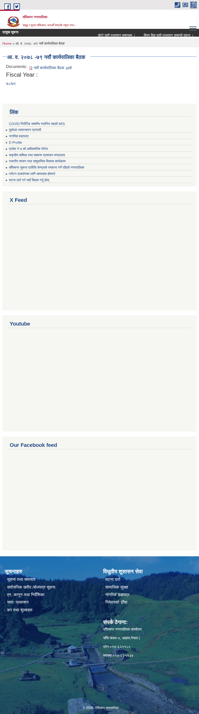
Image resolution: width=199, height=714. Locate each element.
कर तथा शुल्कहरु (20, 610)
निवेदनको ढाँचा (116, 602)
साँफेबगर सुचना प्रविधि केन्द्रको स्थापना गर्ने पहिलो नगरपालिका (46, 167)
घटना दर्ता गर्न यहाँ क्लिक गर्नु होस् (29, 180)
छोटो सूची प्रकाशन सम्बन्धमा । (108, 35)
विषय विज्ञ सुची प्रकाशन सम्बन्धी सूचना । (161, 35)
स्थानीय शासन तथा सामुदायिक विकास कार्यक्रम (37, 161)
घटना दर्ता (112, 579)
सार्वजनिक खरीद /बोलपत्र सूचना (31, 587)
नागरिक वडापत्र (19, 136)
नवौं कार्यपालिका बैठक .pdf (53, 68)
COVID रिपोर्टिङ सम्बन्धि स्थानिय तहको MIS (37, 124)
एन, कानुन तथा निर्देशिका (25, 594)
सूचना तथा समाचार (21, 579)
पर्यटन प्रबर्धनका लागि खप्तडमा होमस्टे (32, 174)
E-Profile (15, 142)
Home (7, 43)
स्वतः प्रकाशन (18, 602)
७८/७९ (11, 84)
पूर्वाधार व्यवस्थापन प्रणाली (25, 130)
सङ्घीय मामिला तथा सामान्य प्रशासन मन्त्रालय (37, 155)
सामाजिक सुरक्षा (116, 587)
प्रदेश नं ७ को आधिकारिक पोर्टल (28, 149)
